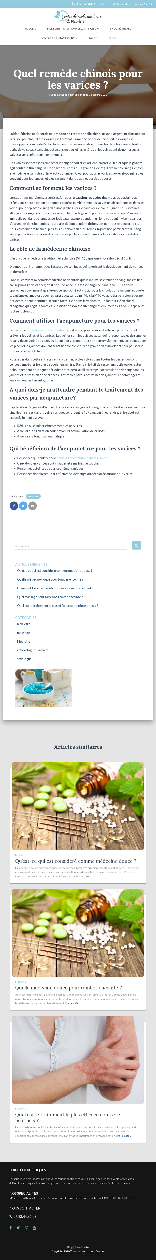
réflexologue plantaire (33, 650)
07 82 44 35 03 (89, 4)
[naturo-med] (29, 1228)
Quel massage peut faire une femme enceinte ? (50, 597)
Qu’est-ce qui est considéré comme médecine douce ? (54, 571)
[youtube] (37, 1228)
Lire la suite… (84, 876)
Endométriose (120, 28)
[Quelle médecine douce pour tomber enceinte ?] (78, 932)
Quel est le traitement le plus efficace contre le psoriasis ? (57, 606)
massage (23, 633)
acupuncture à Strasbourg (50, 330)
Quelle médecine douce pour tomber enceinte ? (50, 579)
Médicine (33, 496)
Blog (112, 38)
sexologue (24, 659)
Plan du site (82, 1247)
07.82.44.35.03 (24, 1216)
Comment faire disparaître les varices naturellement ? (55, 588)
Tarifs (92, 38)
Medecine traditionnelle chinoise (72, 28)
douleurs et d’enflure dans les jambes (83, 458)
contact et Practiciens (58, 38)
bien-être (23, 624)
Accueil (30, 28)
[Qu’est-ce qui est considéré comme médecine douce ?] (78, 805)
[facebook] (13, 1228)
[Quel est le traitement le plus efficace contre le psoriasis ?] (78, 1059)
